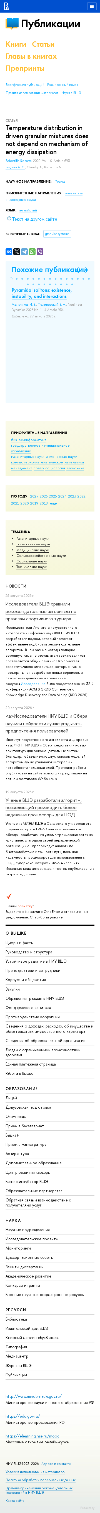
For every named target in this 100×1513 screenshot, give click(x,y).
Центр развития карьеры (28, 1172)
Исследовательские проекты (32, 1238)
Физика (59, 181)
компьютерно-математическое (37, 462)
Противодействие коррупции (33, 1016)
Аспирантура (17, 1153)
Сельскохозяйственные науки (41, 555)
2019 (34, 503)
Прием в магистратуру (26, 1144)
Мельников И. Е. (24, 304)
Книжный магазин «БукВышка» (32, 1337)
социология (55, 467)
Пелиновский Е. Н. (52, 304)
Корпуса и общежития (26, 979)
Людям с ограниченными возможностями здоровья (43, 1052)
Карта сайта (15, 1500)
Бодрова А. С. (15, 167)
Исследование (33, 683)
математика (74, 462)
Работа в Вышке (19, 1073)
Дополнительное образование (34, 1162)
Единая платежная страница (31, 1064)
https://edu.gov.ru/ (23, 1416)
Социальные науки (31, 561)
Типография (16, 1346)
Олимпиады (16, 1116)
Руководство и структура (29, 952)
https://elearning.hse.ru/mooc (32, 1436)
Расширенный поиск (62, 85)
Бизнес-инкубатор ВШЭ (27, 1181)
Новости (16, 586)
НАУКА (13, 1220)
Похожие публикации (49, 269)
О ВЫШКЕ (16, 933)
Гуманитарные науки (32, 538)
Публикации (50, 23)
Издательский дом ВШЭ (27, 1328)
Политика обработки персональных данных (41, 1479)
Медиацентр (17, 1356)
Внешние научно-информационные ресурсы (45, 1294)
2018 (44, 503)
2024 (62, 496)
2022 (82, 496)
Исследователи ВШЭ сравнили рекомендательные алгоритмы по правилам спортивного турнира (41, 611)
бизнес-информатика (28, 439)
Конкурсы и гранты (23, 1285)
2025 (53, 496)
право (39, 467)
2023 (72, 496)
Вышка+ (12, 1135)
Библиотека (16, 1319)
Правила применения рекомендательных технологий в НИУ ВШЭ (39, 1490)
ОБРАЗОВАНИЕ (22, 1088)
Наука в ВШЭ (71, 93)
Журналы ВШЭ (19, 1365)
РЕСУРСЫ (16, 1309)
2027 (34, 496)
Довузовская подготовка (28, 1107)
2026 (44, 496)
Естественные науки (33, 543)
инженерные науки (61, 456)
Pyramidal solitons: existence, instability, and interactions (42, 293)
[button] (11, 279)
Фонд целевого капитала (28, 1007)
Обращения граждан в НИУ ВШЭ (35, 998)
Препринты (25, 68)
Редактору (87, 1508)
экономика (75, 467)
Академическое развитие (28, 1276)
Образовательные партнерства (34, 1190)
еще (53, 503)
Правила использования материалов (32, 93)
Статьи (43, 44)
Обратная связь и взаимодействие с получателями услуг (38, 1202)
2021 (15, 503)
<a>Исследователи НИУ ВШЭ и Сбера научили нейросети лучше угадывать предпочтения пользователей (46, 723)
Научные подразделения (28, 1229)
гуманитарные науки (27, 456)
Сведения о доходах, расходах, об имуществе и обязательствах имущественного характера (49, 1028)
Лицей (11, 1097)
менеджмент (21, 467)
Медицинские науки (32, 549)
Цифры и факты (20, 942)
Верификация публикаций (25, 85)
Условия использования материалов (35, 1471)
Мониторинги (18, 1248)
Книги (16, 44)
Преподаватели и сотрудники (33, 970)
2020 (25, 503)
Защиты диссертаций (25, 1266)
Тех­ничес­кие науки (31, 566)
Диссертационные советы (30, 1257)
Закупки (13, 989)
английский (28, 210)
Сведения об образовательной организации (46, 1040)
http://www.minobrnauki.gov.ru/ (34, 1396)
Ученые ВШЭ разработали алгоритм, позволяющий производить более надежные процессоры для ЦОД (44, 807)
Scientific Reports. (19, 161)
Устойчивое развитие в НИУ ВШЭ (36, 961)
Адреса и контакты (56, 1463)
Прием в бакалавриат (25, 1125)
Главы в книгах (31, 56)
